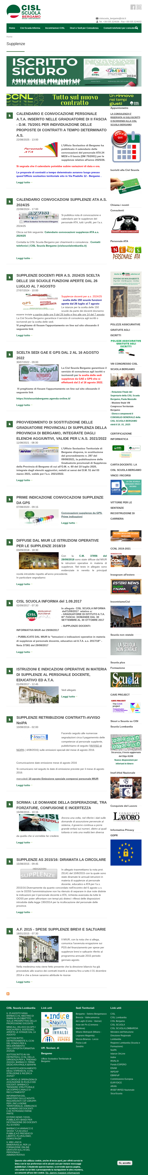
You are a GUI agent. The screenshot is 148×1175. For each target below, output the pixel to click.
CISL (112, 1014)
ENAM (113, 1068)
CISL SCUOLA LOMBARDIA (124, 1028)
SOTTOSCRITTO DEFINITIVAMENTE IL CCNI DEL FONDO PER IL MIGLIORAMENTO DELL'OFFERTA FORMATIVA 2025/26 (20, 1044)
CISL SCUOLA (117, 1024)
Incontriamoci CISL (55, 28)
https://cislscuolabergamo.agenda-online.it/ (43, 398)
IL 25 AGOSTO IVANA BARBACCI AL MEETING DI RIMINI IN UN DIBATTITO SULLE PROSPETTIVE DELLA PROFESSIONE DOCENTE (21, 1018)
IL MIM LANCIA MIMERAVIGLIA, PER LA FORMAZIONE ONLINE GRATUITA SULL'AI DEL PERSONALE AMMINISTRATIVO (18, 1148)
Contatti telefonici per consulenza (121, 28)
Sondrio (80, 1046)
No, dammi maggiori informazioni (62, 1172)
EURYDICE (116, 1082)
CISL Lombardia (118, 1017)
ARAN (113, 1086)
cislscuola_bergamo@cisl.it (112, 18)
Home (12, 28)
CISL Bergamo (117, 1021)
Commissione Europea (121, 1079)
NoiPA (113, 1050)
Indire (113, 1057)
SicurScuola (116, 1093)
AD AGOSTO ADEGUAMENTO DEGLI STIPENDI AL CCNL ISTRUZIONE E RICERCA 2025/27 (21, 1072)
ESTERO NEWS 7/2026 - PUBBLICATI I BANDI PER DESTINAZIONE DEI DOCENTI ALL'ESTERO (21, 1121)
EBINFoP (114, 1075)
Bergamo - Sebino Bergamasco (91, 1014)
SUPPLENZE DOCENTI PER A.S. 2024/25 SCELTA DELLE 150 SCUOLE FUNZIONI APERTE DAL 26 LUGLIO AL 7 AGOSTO (58, 280)
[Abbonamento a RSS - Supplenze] (56, 993)
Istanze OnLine (117, 1053)
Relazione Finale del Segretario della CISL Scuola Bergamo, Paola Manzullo (125, 395)
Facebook (133, 7)
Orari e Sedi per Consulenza (84, 28)
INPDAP (114, 1072)
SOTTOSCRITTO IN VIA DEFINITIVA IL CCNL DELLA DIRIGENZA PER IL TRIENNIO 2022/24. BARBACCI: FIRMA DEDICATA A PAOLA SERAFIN (21, 1059)
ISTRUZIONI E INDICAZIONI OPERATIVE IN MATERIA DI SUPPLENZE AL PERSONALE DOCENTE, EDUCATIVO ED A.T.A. (61, 674)
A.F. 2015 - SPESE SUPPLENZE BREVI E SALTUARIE (61, 929)
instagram (139, 7)
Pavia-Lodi (81, 1043)
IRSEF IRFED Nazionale (122, 1090)
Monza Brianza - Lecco (87, 1039)
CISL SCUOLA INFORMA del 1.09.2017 (49, 601)
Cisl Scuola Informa (30, 28)
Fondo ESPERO (118, 1064)
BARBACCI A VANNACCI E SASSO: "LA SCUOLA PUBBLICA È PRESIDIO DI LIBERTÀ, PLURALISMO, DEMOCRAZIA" (19, 1133)
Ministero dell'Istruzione (122, 1032)
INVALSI (114, 1061)
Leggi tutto (23, 182)
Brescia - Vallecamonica (87, 1017)
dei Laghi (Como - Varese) (89, 1021)
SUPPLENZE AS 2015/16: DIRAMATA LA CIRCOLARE (61, 860)
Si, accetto (125, 1163)
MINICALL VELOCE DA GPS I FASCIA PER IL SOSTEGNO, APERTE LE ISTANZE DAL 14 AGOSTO (21, 1031)
